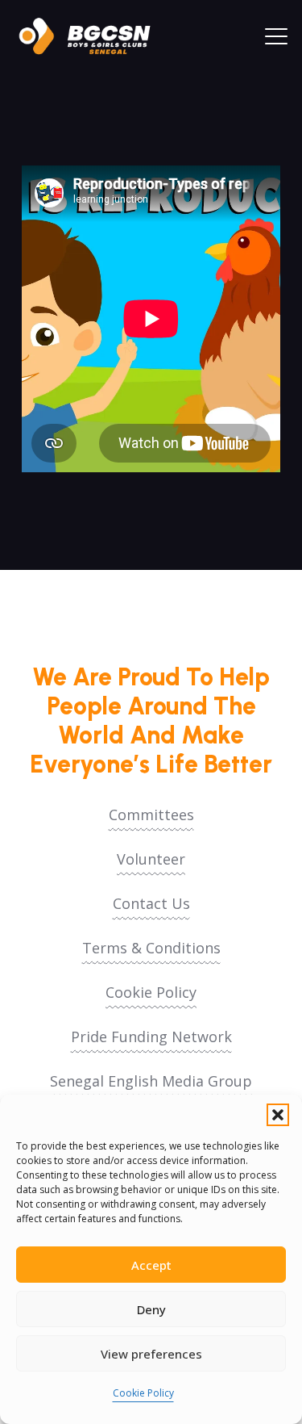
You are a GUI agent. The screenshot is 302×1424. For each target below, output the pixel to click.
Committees (151, 814)
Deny (151, 1309)
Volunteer (151, 859)
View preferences (151, 1354)
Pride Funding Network (151, 1036)
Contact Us (151, 903)
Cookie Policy (143, 1393)
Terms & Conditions (151, 947)
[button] (278, 1115)
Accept (151, 1265)
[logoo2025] (92, 36)
